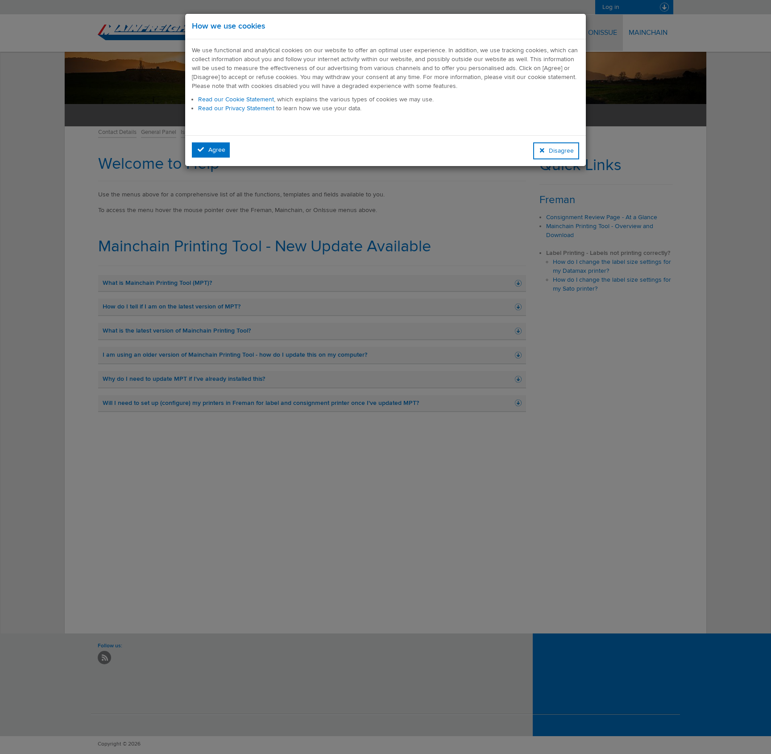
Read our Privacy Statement (236, 108)
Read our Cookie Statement (236, 99)
